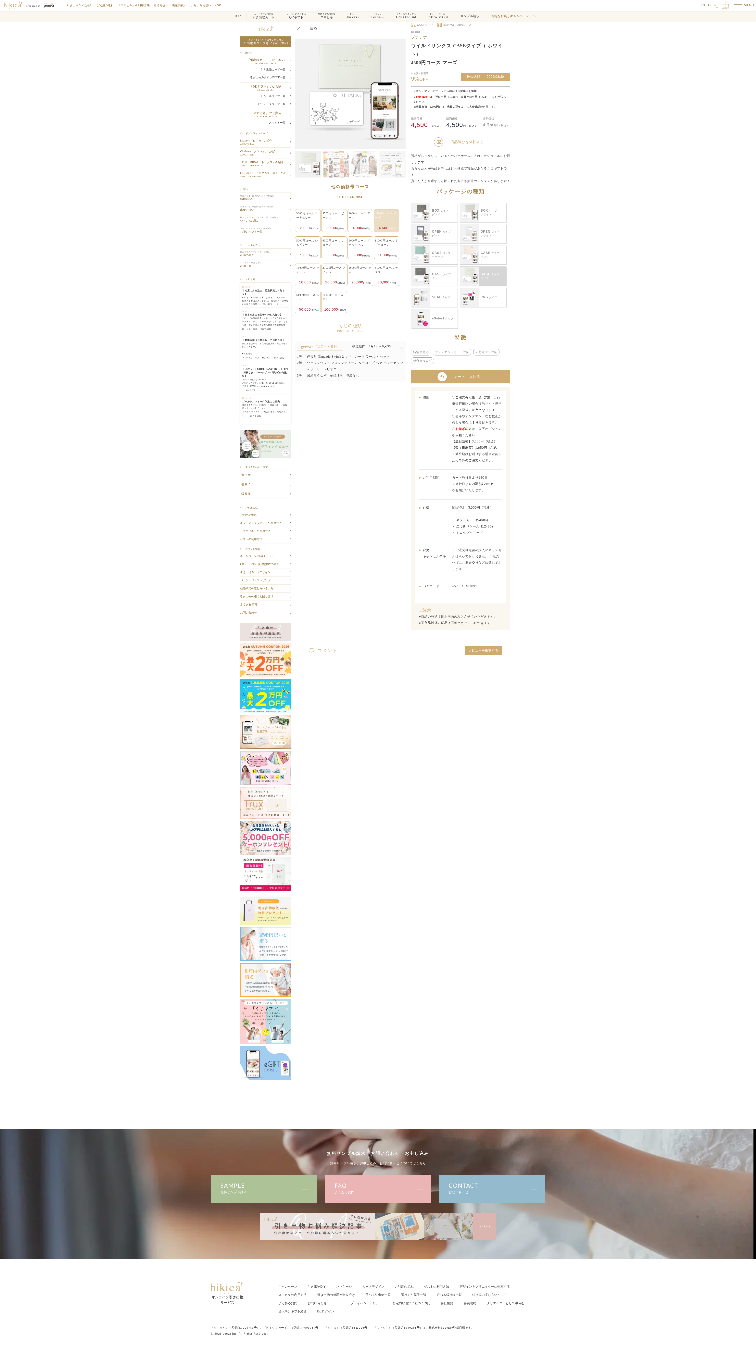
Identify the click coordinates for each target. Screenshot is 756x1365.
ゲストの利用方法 (436, 1286)
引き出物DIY (317, 1286)
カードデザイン (373, 1286)
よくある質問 (345, 1188)
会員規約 (470, 1303)
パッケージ (344, 1286)
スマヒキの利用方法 (292, 1295)
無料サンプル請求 (233, 1188)
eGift (218, 5)
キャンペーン (287, 1286)
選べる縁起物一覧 (449, 1295)
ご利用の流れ (105, 5)
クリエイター (505, 1303)
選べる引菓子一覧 (413, 1295)
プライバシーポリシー (366, 1303)
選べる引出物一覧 (378, 1295)
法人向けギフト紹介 (292, 1311)
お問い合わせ (463, 1188)
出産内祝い (179, 5)
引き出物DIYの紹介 (79, 5)
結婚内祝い (161, 5)
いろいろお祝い (201, 5)
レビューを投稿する (483, 650)
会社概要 (447, 1303)
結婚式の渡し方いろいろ (489, 1295)
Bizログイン (325, 1311)
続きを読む (265, 329)
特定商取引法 (411, 1303)
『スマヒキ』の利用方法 (134, 5)
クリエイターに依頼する (485, 1286)
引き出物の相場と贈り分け (336, 1295)
